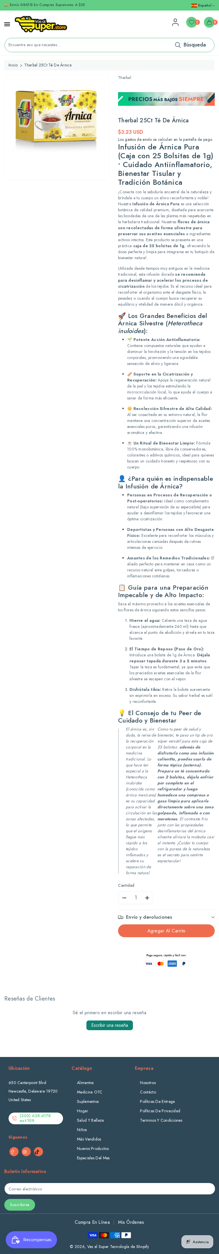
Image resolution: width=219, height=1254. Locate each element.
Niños (82, 1130)
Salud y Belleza (90, 1120)
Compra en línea (92, 1222)
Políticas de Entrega (157, 1101)
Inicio (13, 65)
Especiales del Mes (93, 1158)
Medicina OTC (90, 1092)
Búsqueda (195, 44)
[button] (166, 917)
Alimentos (85, 1082)
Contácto (148, 1092)
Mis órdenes (131, 1222)
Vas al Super (98, 1246)
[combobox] (109, 45)
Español (204, 5)
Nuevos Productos (93, 1148)
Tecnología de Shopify (129, 1246)
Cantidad (126, 885)
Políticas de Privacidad (160, 1111)
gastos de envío (138, 139)
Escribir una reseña (109, 1025)
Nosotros (147, 1082)
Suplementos (88, 1101)
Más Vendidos (89, 1139)
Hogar (82, 1111)
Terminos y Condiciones (161, 1120)
